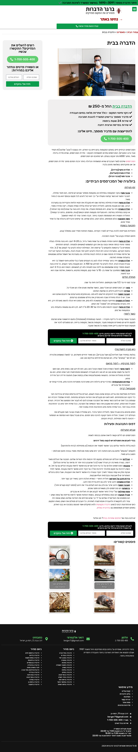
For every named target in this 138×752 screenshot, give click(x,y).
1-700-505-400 (90, 333)
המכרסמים (130, 161)
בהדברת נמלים (103, 507)
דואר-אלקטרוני (75, 637)
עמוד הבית (132, 32)
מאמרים (121, 32)
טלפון (125, 637)
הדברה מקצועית (103, 504)
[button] (134, 9)
